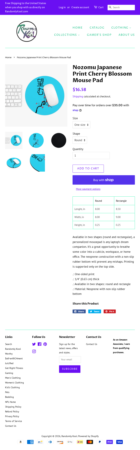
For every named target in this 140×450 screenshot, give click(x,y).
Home (78, 28)
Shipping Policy (13, 406)
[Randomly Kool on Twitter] (34, 344)
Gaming (9, 373)
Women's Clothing (14, 382)
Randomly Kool (13, 348)
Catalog (97, 28)
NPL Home (10, 401)
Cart (101, 7)
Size (75, 118)
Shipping (78, 96)
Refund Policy (12, 411)
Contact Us (10, 425)
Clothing (120, 28)
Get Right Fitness (14, 368)
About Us (126, 35)
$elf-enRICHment (14, 358)
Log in (62, 7)
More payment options (88, 189)
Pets (7, 392)
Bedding (9, 396)
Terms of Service (13, 421)
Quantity (78, 149)
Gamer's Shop (99, 35)
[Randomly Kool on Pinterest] (45, 344)
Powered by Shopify (88, 436)
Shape (76, 134)
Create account (80, 7)
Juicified (9, 363)
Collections (66, 35)
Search (8, 344)
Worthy (9, 353)
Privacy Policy (12, 416)
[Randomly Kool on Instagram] (34, 352)
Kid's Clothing (12, 387)
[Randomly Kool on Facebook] (39, 344)
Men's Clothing (13, 377)
